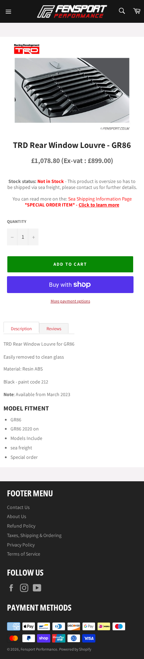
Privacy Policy (21, 545)
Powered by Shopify (75, 649)
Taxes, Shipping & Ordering (34, 535)
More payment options (70, 301)
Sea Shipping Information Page (100, 199)
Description (21, 329)
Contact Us (18, 507)
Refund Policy (21, 526)
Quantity (16, 221)
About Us (16, 516)
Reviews (53, 329)
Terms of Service (23, 554)
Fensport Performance (39, 649)
